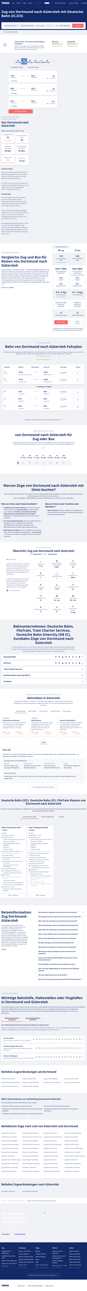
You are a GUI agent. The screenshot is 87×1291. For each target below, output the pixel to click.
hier (61, 419)
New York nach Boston (9, 1263)
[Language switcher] (48, 3)
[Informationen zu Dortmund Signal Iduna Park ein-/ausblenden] (82, 1048)
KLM (37, 1262)
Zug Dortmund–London (9, 1137)
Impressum (21, 1286)
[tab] (16, 67)
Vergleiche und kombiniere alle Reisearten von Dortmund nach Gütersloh (22, 1110)
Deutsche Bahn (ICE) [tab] (29, 817)
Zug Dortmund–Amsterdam (52, 1144)
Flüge (24, 3)
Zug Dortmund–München (30, 1082)
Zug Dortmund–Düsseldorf (10, 1144)
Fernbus (18, 3)
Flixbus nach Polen (25, 1251)
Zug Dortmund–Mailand (30, 1141)
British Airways (40, 1257)
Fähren (30, 3)
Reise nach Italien (75, 1262)
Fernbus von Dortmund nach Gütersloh (57, 1106)
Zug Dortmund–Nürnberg (9, 1148)
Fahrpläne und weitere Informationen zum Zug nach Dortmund (61, 1110)
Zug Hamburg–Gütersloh (30, 1156)
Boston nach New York (9, 1261)
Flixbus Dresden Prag (26, 1257)
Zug (13, 3)
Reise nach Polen (75, 1259)
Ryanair (38, 1251)
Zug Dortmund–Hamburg (9, 1086)
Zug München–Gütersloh (73, 1152)
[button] (40, 26)
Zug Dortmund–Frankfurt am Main (12, 1082)
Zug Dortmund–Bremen (72, 1082)
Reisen (71, 1248)
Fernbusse (22, 1248)
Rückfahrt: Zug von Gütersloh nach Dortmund (17, 1106)
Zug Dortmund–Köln (50, 1141)
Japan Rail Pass (74, 1251)
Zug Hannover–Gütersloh (9, 1167)
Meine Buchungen (60, 3)
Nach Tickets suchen (8, 140)
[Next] (54, 61)
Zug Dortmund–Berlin (51, 1079)
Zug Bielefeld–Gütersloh (30, 1191)
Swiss (37, 1259)
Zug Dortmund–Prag (50, 1148)
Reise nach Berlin (75, 1254)
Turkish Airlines (41, 1254)
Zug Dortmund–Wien (29, 1079)
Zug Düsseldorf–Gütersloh (9, 1164)
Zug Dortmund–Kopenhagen (74, 1148)
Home (3, 1201)
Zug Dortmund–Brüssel (29, 1152)
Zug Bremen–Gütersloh (8, 1171)
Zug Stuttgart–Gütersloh (30, 1160)
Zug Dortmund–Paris (8, 1079)
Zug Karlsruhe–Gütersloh (52, 1171)
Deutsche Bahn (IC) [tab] (47, 817)
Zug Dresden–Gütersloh (72, 1167)
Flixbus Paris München (26, 1262)
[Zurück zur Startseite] (6, 3)
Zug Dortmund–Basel (71, 1079)
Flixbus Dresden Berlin (26, 1259)
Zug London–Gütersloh (51, 1156)
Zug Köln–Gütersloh (50, 1160)
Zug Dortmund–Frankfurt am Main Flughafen (58, 1137)
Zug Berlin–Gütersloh (50, 1152)
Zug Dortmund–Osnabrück (52, 1082)
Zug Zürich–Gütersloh (51, 1164)
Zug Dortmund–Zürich (72, 1144)
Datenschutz (49, 1286)
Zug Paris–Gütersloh (8, 1156)
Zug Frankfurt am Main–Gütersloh (76, 1156)
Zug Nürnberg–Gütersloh (73, 1164)
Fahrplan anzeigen (8, 162)
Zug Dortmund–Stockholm (31, 1144)
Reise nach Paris (74, 1257)
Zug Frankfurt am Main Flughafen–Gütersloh (15, 1160)
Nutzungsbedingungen (35, 1286)
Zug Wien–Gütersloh (71, 1160)
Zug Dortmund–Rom (71, 1137)
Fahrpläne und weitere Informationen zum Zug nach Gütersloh (22, 1114)
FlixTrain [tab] (61, 817)
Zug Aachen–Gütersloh (72, 1171)
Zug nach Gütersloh (18, 1201)
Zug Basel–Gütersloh (29, 1167)
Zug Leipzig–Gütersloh (51, 1167)
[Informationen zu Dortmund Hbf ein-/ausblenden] (82, 1039)
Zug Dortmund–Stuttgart (30, 1086)
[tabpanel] (43, 860)
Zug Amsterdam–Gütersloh (31, 1164)
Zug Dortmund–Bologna (30, 1148)
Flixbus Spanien (24, 1254)
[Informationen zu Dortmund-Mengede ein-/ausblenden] (82, 1057)
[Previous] (17, 456)
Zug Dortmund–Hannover (9, 1152)
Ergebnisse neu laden (42, 359)
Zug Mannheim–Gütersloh (30, 1171)
